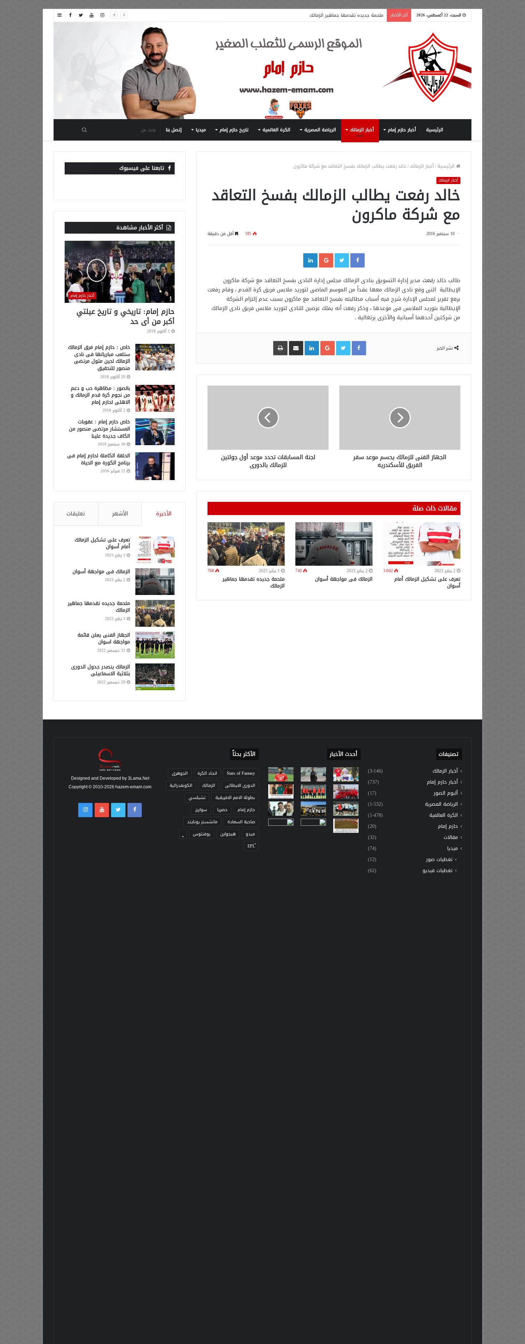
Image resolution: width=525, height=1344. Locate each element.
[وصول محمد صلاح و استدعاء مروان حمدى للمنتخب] (313, 791)
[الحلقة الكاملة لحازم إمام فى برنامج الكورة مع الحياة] (155, 466)
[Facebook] (70, 15)
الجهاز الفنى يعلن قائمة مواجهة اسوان (104, 638)
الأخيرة (163, 514)
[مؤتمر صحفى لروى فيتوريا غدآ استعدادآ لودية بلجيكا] (313, 774)
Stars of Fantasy (241, 773)
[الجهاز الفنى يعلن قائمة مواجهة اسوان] (155, 645)
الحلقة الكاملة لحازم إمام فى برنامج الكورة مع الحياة (98, 459)
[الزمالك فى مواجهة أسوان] (333, 544)
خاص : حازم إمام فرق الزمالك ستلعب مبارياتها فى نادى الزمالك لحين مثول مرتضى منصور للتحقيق (99, 357)
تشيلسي (197, 797)
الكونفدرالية (181, 785)
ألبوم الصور (446, 793)
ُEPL (251, 846)
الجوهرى (180, 773)
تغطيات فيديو (437, 870)
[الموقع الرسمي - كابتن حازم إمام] (262, 71)
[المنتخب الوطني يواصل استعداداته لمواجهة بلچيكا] (346, 808)
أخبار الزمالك (362, 129)
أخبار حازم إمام (402, 129)
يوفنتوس (201, 834)
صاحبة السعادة (241, 822)
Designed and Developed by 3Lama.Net (110, 778)
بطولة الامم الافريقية (235, 797)
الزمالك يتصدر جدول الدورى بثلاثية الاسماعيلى (100, 670)
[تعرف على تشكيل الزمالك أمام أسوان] (421, 544)
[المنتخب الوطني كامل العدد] (281, 774)
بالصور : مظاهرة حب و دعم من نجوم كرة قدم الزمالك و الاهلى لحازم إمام (100, 395)
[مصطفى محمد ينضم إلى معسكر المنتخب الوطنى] (281, 791)
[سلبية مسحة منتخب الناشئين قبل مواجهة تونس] (281, 826)
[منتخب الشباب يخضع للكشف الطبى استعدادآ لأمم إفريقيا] (346, 791)
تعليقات (75, 514)
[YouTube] (91, 15)
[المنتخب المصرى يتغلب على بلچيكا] (346, 774)
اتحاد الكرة (207, 773)
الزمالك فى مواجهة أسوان (343, 579)
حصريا (222, 810)
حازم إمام (448, 826)
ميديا (201, 129)
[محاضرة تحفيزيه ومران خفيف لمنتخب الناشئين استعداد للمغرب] (313, 808)
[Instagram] (102, 15)
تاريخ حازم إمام (234, 129)
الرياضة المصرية (320, 129)
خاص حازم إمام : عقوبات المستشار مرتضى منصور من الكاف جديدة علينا (99, 429)
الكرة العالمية (276, 129)
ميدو (250, 834)
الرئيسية (434, 129)
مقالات (451, 837)
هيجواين (228, 834)
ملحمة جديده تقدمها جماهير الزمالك (346, 15)
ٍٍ (183, 834)
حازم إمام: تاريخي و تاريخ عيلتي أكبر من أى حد (125, 316)
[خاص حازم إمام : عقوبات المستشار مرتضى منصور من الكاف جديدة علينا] (155, 431)
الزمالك (208, 785)
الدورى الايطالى (240, 785)
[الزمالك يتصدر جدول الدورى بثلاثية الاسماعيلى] (155, 676)
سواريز (201, 810)
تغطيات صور (439, 859)
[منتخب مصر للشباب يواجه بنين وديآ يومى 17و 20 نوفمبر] (346, 826)
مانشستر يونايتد (202, 822)
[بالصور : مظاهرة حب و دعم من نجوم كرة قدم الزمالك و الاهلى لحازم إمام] (155, 398)
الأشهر (120, 514)
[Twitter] (80, 15)
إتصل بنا (174, 129)
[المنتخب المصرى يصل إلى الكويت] (281, 808)
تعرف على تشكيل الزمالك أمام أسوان (427, 582)
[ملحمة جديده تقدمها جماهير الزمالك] (246, 543)
